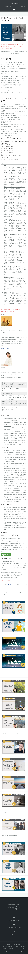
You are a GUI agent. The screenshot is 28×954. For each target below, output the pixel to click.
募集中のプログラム (20, 946)
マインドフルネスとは (8, 946)
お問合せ (4, 948)
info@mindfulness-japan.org (14, 927)
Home (8, 944)
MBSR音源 (11, 948)
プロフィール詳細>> (5, 348)
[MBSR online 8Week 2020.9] (14, 32)
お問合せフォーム (12, 584)
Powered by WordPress (7, 951)
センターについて (17, 944)
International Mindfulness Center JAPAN (13, 907)
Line (21, 584)
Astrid (18, 951)
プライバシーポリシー (21, 948)
